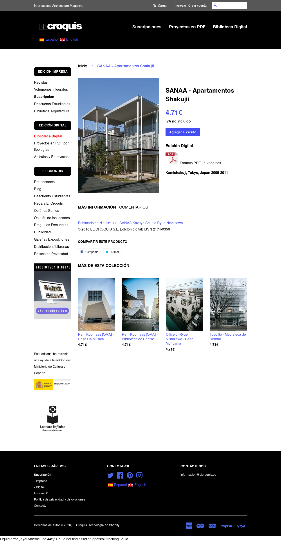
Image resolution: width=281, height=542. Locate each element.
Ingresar (180, 5)
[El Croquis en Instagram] (139, 474)
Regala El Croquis (48, 203)
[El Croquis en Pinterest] (129, 474)
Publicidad (42, 231)
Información (42, 493)
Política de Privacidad (51, 253)
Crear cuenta (197, 5)
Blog (37, 188)
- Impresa (40, 481)
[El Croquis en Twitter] (110, 474)
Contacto (40, 505)
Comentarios (133, 207)
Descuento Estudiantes (52, 103)
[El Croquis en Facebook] (120, 474)
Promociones (44, 181)
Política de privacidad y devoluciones (59, 499)
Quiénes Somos (46, 210)
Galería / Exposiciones (51, 239)
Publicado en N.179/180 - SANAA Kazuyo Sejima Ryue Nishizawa (130, 222)
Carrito (162, 5)
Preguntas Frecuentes (51, 224)
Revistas (41, 82)
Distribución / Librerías (51, 246)
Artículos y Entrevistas (51, 156)
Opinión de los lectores (52, 217)
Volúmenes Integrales (51, 89)
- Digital (39, 487)
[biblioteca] (52, 291)
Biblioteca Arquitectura (51, 110)
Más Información (97, 207)
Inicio (82, 65)
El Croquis (80, 525)
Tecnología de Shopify (104, 525)
